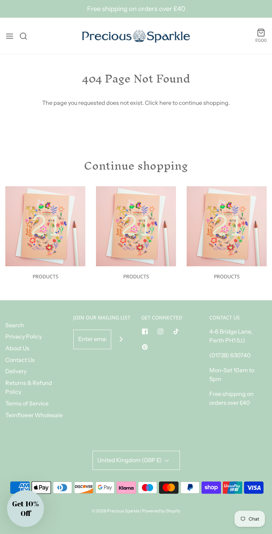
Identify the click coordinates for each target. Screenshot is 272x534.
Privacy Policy (23, 336)
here (165, 102)
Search (14, 325)
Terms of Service (27, 403)
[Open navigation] (9, 36)
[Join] (121, 339)
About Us (17, 348)
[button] (25, 508)
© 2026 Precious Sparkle (116, 510)
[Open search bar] (26, 36)
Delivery (16, 371)
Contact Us (20, 359)
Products (45, 276)
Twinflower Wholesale (34, 415)
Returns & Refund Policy (28, 387)
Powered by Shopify (161, 510)
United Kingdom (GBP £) (130, 460)
